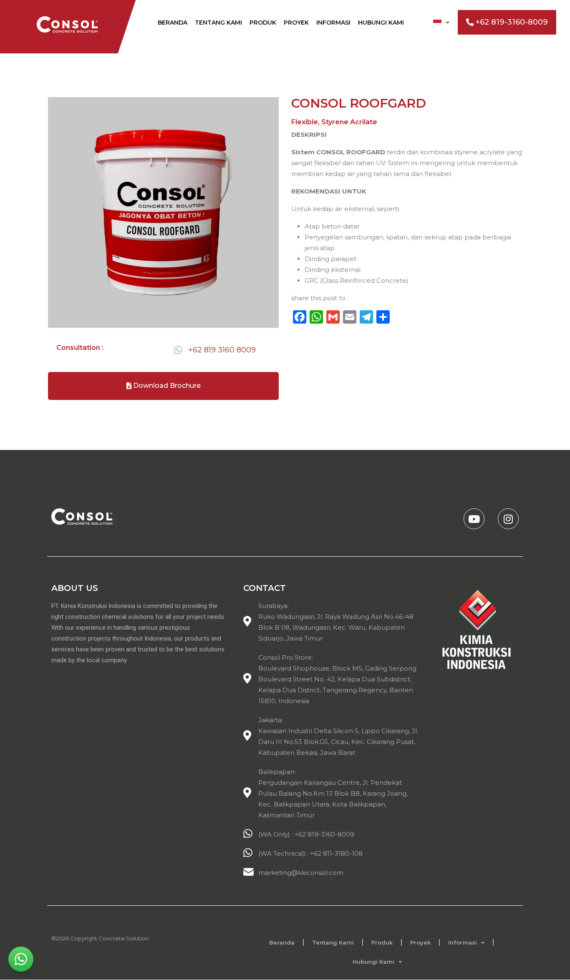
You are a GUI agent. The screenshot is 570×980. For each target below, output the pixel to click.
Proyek (296, 22)
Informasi (333, 22)
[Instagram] (508, 518)
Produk (263, 22)
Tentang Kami (218, 22)
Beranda (172, 22)
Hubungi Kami (381, 22)
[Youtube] (474, 518)
